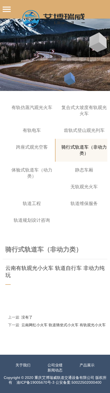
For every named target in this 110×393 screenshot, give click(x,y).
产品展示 (87, 365)
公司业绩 (55, 365)
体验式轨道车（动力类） (31, 173)
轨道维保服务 (84, 203)
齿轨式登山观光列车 (84, 130)
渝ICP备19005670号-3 (35, 382)
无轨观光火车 (84, 186)
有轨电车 (32, 130)
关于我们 (22, 365)
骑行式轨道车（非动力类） (84, 150)
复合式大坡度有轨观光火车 (84, 110)
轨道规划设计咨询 (32, 220)
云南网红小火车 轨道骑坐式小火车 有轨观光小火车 (63, 325)
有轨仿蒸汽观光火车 (31, 107)
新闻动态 (55, 370)
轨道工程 (32, 203)
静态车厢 (84, 170)
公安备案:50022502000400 (78, 382)
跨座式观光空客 (32, 147)
